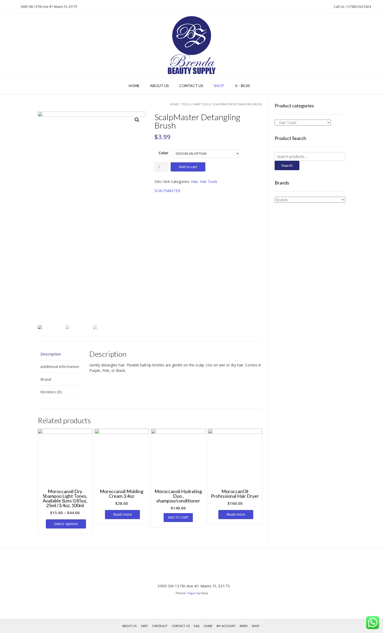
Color (163, 152)
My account (226, 626)
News (244, 626)
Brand (45, 379)
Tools (186, 104)
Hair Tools (201, 104)
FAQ (197, 626)
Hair (194, 181)
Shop (219, 85)
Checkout (160, 626)
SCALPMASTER (167, 190)
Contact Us (191, 85)
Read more (122, 514)
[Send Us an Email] (5, 6)
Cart (144, 626)
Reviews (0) (51, 391)
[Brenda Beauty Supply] (191, 45)
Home (134, 85)
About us (159, 85)
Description (50, 354)
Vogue (191, 593)
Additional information (59, 366)
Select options (66, 523)
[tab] (60, 354)
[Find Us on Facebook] (11, 6)
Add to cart (188, 166)
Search (287, 165)
